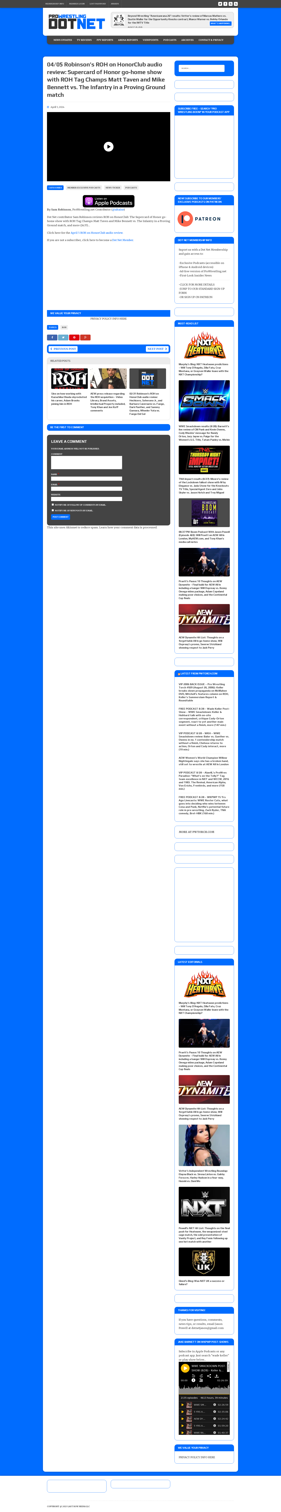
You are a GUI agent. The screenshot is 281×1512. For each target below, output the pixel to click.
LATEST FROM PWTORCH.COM (199, 673)
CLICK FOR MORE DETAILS (197, 284)
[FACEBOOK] (225, 3)
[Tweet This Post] (63, 337)
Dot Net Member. (123, 240)
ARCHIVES (187, 39)
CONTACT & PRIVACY (211, 39)
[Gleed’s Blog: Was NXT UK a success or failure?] (204, 1274)
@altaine (118, 209)
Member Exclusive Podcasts (83, 187)
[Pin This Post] (74, 337)
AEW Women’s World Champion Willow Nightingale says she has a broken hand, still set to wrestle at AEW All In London (204, 761)
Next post (155, 349)
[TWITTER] (220, 3)
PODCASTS (169, 39)
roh (64, 327)
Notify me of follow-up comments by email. (80, 505)
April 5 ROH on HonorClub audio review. (97, 232)
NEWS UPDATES (63, 39)
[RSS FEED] (230, 3)
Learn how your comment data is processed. (128, 527)
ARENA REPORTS (128, 39)
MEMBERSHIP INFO (54, 4)
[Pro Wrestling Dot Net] (77, 22)
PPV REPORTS (105, 39)
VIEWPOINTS (150, 39)
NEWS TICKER (113, 187)
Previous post (65, 349)
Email (54, 484)
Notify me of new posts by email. (74, 510)
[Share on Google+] (85, 337)
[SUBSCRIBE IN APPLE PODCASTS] (109, 205)
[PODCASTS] (236, 3)
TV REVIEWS (84, 39)
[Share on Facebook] (52, 337)
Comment (56, 454)
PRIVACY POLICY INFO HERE (108, 318)
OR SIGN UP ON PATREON (196, 297)
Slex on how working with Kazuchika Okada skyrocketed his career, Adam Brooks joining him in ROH (69, 398)
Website (55, 494)
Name (54, 474)
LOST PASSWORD (98, 4)
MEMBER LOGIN (77, 4)
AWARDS (115, 4)
